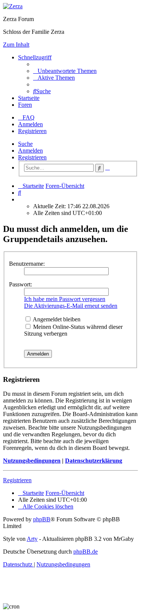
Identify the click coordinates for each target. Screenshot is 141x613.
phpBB (41, 519)
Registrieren (32, 157)
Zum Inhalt (16, 44)
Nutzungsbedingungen (32, 460)
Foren (25, 104)
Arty (32, 539)
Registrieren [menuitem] (32, 131)
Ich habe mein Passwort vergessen (64, 299)
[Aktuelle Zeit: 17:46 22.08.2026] (20, 199)
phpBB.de (85, 551)
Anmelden (30, 150)
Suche (25, 144)
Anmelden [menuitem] (30, 124)
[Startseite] (13, 6)
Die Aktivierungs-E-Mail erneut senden (70, 306)
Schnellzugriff (35, 57)
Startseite (28, 98)
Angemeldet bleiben (56, 319)
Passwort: (20, 284)
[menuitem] (65, 71)
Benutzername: (27, 263)
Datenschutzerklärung (93, 460)
